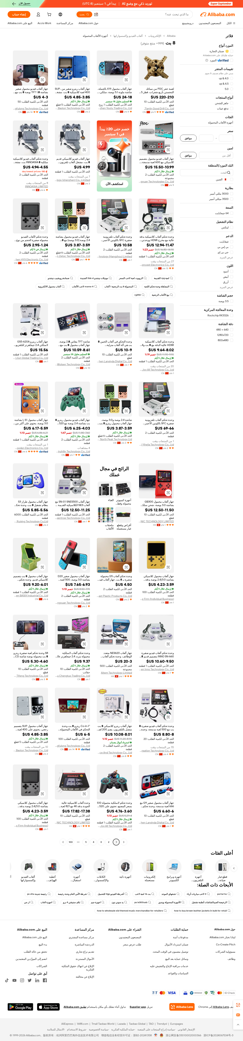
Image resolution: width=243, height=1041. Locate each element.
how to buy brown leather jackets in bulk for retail (200, 910)
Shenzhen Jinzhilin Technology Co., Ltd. (72, 451)
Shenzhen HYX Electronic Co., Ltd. (30, 259)
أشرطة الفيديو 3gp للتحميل (111, 894)
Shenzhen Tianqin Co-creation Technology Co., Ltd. (156, 750)
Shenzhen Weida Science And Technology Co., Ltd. (114, 752)
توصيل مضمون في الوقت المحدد (170, 951)
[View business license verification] (156, 1035)
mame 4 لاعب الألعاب (82, 286)
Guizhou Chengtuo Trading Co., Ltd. (72, 675)
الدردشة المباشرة (84, 944)
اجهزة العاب (46, 902)
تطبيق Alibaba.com (75, 1006)
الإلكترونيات (154, 35)
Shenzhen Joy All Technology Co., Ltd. (156, 369)
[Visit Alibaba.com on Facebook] (45, 980)
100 (71, 842)
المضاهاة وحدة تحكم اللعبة (156, 286)
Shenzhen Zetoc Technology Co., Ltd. (72, 256)
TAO (151, 1023)
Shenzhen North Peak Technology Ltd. (114, 439)
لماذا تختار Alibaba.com (222, 937)
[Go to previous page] (123, 842)
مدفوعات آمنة (180, 937)
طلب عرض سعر (132, 944)
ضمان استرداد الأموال (176, 944)
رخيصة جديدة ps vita (37, 894)
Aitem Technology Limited (116, 672)
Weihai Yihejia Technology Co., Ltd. (156, 444)
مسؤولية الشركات (225, 951)
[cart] (49, 14)
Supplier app (138, 1006)
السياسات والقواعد (178, 973)
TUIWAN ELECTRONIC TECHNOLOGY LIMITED (156, 521)
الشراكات (41, 966)
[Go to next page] (63, 842)
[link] (238, 1005)
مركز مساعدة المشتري (81, 937)
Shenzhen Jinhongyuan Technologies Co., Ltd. (156, 181)
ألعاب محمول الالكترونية (49, 286)
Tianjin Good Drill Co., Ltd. (159, 108)
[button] (96, 14)
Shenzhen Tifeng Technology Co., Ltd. (30, 675)
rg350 (137, 295)
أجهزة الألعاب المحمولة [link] (95, 35)
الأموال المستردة (85, 958)
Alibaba (171, 35)
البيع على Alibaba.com (34, 937)
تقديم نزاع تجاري (85, 951)
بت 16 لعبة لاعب (143, 894)
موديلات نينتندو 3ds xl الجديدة (94, 278)
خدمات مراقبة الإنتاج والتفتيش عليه (169, 966)
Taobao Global (137, 1023)
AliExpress (67, 1023)
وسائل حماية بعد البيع (176, 958)
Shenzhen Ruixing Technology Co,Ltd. (30, 521)
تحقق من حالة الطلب (35, 951)
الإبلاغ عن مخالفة (85, 976)
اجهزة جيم (96, 902)
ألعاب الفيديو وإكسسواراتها (128, 35)
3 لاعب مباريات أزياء (196, 894)
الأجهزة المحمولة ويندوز (169, 902)
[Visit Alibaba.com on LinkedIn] (37, 980)
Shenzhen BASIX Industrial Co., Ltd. (30, 595)
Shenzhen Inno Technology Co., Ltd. (156, 669)
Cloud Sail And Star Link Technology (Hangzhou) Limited (114, 256)
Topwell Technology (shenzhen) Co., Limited (72, 179)
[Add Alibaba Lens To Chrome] (182, 1007)
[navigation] (206, 439)
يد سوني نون (117, 902)
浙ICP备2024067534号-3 (218, 1035)
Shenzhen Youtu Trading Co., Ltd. (114, 108)
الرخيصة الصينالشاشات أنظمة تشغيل (209, 902)
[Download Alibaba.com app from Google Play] (20, 1007)
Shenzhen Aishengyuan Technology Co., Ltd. (72, 602)
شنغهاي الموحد (169, 894)
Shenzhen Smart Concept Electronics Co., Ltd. (156, 264)
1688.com (82, 1023)
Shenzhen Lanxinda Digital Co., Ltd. (114, 361)
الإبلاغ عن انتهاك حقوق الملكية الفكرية (78, 968)
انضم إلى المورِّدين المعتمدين (31, 958)
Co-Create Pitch (225, 944)
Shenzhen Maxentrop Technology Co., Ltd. (72, 517)
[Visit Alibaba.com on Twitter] (29, 980)
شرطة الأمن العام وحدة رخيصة (72, 894)
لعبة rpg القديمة (161, 278)
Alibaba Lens (221, 1006)
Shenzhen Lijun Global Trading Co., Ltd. (30, 357)
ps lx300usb (140, 902)
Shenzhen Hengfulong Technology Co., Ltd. (30, 108)
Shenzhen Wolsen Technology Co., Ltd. (72, 364)
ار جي (27, 902)
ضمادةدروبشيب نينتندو (58, 278)
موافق (188, 138)
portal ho (222, 894)
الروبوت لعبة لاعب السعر (131, 278)
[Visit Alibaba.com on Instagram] (22, 980)
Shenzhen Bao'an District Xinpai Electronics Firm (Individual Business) (156, 598)
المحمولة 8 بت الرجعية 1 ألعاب (118, 286)
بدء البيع (43, 944)
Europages (176, 1023)
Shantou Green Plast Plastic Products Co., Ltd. (114, 595)
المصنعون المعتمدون (130, 937)
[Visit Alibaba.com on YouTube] (14, 980)
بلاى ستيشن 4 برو (71, 902)
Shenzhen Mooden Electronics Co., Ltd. (30, 447)
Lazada (122, 1023)
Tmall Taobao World (103, 1023)
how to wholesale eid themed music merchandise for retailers (130, 910)
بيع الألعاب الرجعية (160, 295)
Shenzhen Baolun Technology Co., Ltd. (72, 108)
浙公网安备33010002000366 (183, 1035)
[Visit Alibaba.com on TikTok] (7, 980)
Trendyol (162, 1023)
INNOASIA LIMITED (36, 186)
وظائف (231, 958)
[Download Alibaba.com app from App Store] (48, 1007)
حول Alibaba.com (224, 929)
